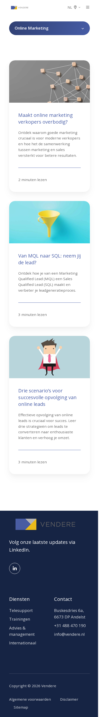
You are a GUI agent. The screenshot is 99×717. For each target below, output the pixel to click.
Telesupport (21, 610)
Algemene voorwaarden (30, 699)
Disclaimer (69, 699)
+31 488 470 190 (70, 625)
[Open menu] (88, 7)
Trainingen (19, 619)
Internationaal (22, 643)
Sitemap (21, 707)
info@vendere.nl (69, 634)
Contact (63, 599)
